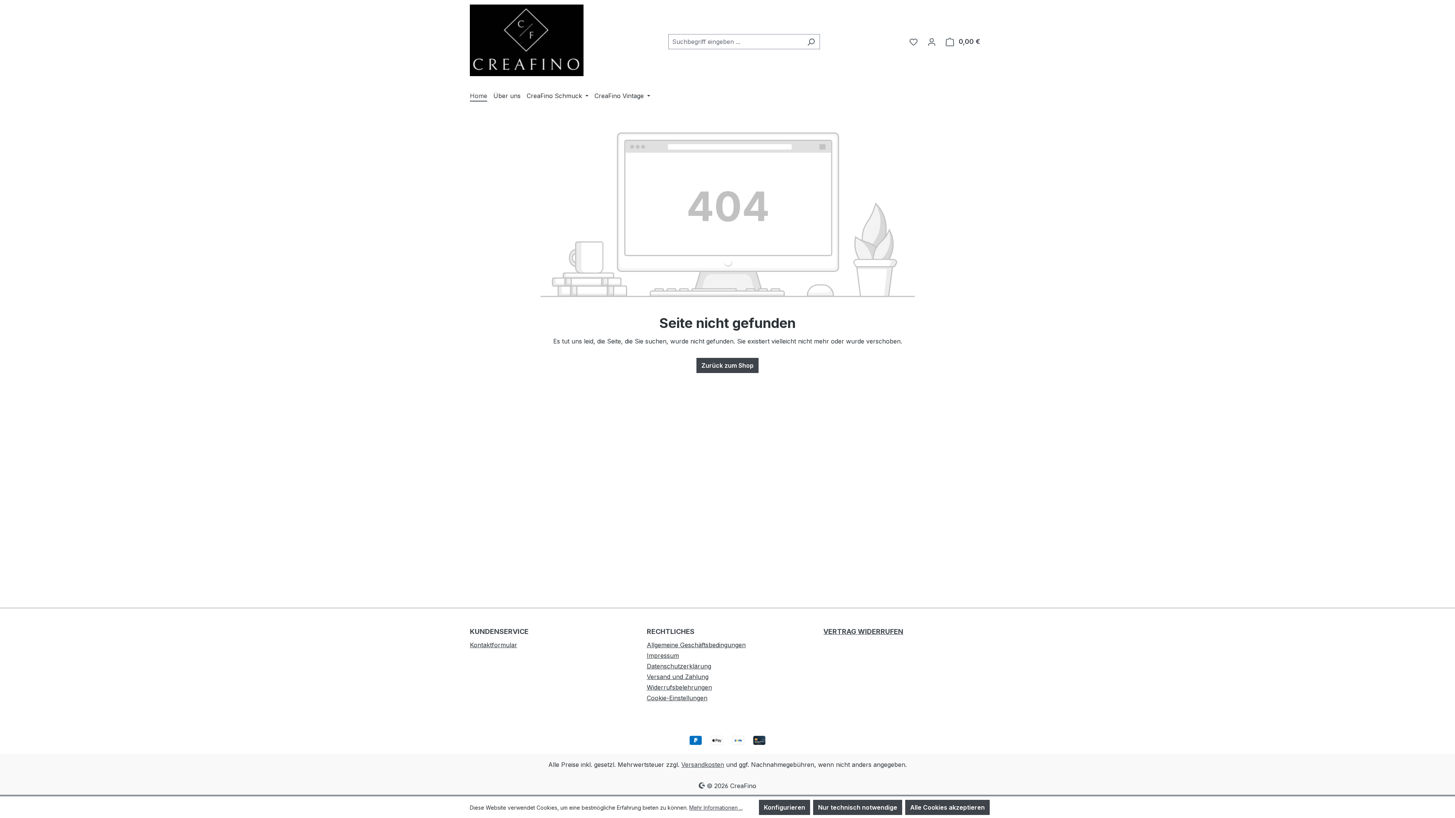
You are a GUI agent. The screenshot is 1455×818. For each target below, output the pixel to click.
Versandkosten (702, 764)
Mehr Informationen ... (716, 807)
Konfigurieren (784, 807)
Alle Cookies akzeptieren (947, 807)
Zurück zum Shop (727, 365)
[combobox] (735, 41)
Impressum (663, 655)
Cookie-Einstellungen (677, 698)
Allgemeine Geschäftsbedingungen (696, 645)
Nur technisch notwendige (857, 807)
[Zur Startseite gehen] (527, 40)
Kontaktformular (493, 645)
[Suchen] (811, 41)
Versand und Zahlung (678, 677)
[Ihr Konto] (932, 41)
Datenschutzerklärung (679, 666)
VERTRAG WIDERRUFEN (863, 631)
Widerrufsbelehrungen (679, 687)
